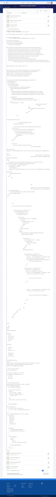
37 (41, 470)
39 (44, 470)
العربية (5, 0)
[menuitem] (8, 485)
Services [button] (28, 2)
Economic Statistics (8, 17)
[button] (6, 0)
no (47, 473)
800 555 (30, 486)
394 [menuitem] (47, 470)
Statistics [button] (23, 2)
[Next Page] (49, 470)
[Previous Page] (37, 470)
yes (44, 473)
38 (43, 470)
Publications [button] (33, 2)
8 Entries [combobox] (8, 470)
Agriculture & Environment (8, 467)
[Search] (37, 10)
